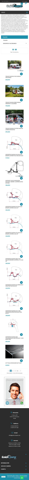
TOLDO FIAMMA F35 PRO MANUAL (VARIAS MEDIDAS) (14, 129)
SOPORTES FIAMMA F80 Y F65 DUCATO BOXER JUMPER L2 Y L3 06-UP (14, 260)
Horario (16, 440)
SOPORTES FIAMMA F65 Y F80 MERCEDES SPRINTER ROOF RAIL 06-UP (13, 312)
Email (15, 433)
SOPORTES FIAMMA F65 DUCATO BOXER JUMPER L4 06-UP (13, 233)
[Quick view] (21, 70)
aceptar (3, 476)
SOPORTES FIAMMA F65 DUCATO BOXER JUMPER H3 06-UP (13, 207)
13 (17, 370)
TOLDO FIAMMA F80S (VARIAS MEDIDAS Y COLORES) (13, 103)
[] (8, 371)
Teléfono (15, 423)
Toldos (4, 37)
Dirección (15, 412)
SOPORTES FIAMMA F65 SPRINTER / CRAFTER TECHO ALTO (14, 285)
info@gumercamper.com (14, 435)
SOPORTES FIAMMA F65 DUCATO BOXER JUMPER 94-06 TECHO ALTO (14, 155)
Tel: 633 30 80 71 (6, 1)
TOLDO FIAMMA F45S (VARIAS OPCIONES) (13, 77)
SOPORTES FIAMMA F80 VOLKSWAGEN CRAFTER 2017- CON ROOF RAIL (14, 338)
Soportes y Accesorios (9, 43)
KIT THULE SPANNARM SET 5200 (13, 363)
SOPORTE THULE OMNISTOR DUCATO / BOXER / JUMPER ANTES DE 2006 (14, 182)
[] (20, 371)
